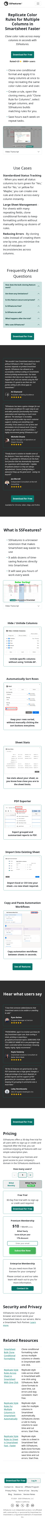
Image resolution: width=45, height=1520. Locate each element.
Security (34, 1490)
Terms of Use (23, 1490)
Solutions (18, 1494)
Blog (10, 1494)
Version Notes (29, 1494)
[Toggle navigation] (38, 3)
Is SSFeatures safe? (13, 312)
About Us (19, 1487)
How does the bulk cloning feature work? (20, 286)
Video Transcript (12, 152)
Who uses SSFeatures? (15, 324)
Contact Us (22, 1288)
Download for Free (22, 54)
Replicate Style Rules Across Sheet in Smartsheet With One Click (11, 1376)
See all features (22, 966)
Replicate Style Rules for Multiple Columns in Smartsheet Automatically (11, 1411)
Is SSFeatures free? (13, 306)
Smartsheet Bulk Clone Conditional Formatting (9, 1354)
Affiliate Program (32, 1487)
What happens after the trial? (18, 318)
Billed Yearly (30, 1184)
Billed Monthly (11, 1184)
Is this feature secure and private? (20, 300)
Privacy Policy (10, 1490)
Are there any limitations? (16, 293)
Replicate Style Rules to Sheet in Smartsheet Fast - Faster (11, 1441)
